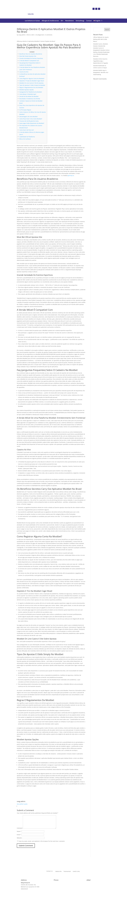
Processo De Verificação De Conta (29, 121)
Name (19, 831)
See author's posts (22, 804)
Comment (19, 828)
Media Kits (58, 871)
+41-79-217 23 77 (59, 882)
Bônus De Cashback (25, 139)
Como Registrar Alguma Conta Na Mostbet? (31, 78)
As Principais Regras (25, 110)
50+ (62, 21)
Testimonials (67, 871)
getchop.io (71, 175)
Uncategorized (39, 35)
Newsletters (69, 21)
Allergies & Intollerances (50, 21)
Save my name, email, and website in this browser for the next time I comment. (42, 841)
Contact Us (49, 871)
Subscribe (31, 14)
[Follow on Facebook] (94, 9)
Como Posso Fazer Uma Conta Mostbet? (30, 119)
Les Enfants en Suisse (32, 21)
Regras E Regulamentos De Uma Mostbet (31, 87)
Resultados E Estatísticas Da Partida (29, 98)
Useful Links (76, 871)
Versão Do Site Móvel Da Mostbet (28, 96)
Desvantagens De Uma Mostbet (28, 116)
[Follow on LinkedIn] (99, 9)
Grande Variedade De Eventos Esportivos (31, 58)
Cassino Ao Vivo (23, 72)
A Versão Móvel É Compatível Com (29, 60)
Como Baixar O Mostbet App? (27, 94)
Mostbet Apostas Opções (26, 90)
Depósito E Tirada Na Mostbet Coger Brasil (31, 81)
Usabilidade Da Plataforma (27, 137)
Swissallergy (80, 21)
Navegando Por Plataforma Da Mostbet (30, 92)
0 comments (48, 35)
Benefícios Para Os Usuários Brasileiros (30, 54)
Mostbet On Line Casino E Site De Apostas (31, 83)
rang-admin (22, 35)
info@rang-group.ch (92, 882)
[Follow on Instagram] (96, 9)
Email (19, 834)
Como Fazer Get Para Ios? (26, 130)
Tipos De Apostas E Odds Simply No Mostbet (32, 85)
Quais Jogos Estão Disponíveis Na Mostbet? (31, 123)
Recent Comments (100, 79)
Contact (89, 21)
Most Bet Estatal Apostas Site (27, 56)
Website (19, 838)
